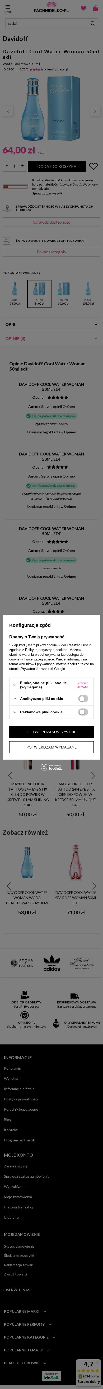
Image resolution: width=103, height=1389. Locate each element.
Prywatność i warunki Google (43, 669)
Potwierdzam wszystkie (51, 731)
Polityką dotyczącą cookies (46, 650)
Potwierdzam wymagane (51, 747)
